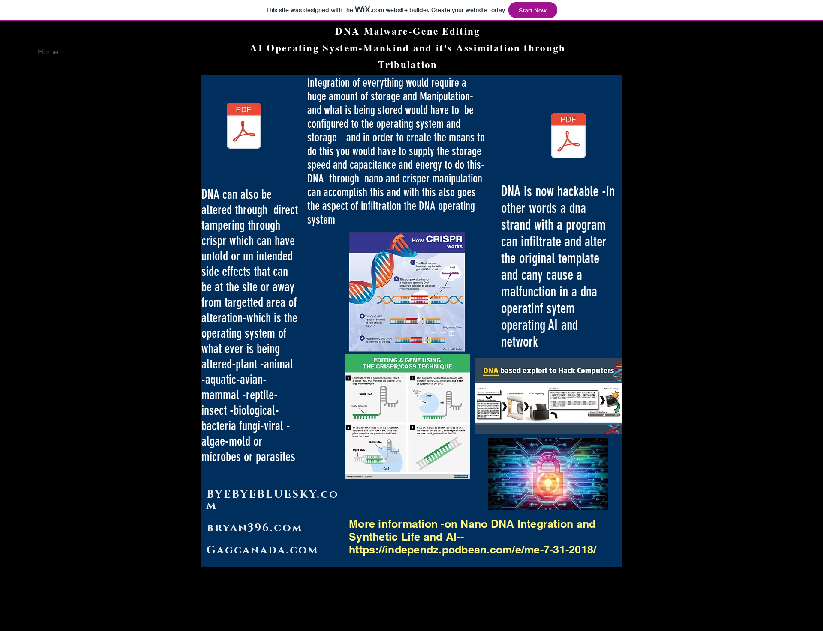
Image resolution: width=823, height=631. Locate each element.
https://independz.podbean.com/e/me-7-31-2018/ (472, 549)
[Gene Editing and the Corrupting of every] (568, 137)
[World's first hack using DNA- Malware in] (244, 127)
